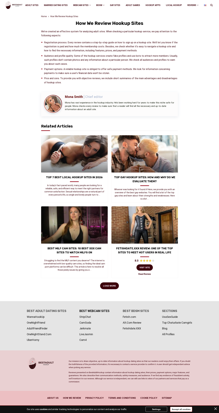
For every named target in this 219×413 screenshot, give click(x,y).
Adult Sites (31, 5)
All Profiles (168, 334)
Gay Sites (115, 5)
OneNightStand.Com (39, 334)
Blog (164, 328)
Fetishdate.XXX (132, 328)
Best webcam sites (94, 311)
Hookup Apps (153, 5)
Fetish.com (129, 316)
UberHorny (33, 339)
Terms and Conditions (122, 398)
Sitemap (167, 398)
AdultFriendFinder (37, 328)
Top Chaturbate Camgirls (177, 322)
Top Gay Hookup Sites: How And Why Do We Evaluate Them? (144, 179)
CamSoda (85, 322)
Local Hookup (174, 5)
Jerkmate (85, 328)
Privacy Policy (94, 398)
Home (44, 16)
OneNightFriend (36, 322)
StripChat (85, 316)
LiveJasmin (86, 334)
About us (53, 398)
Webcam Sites (80, 5)
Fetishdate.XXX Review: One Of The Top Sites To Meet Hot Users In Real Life (144, 250)
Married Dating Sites (56, 5)
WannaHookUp (36, 316)
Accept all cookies (181, 409)
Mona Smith (74, 97)
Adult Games (133, 5)
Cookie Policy (148, 398)
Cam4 (83, 339)
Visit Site (144, 267)
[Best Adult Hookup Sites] (13, 5)
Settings (156, 409)
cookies (44, 409)
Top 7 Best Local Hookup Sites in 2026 (74, 177)
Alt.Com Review (132, 322)
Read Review (144, 274)
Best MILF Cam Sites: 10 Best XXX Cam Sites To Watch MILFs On (74, 250)
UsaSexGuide (170, 316)
